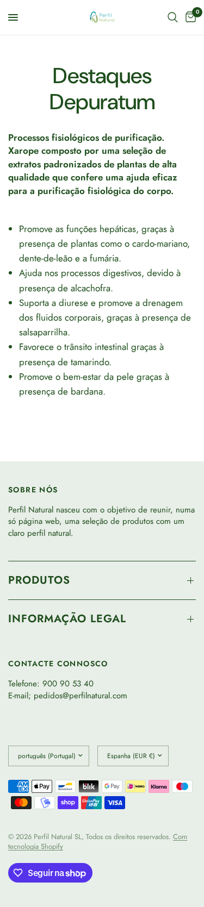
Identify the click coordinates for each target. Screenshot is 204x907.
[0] (189, 17)
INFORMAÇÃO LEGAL (67, 619)
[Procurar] (173, 17)
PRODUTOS (39, 580)
